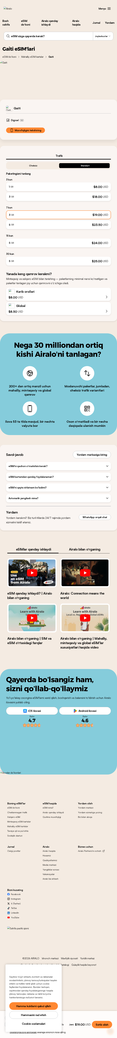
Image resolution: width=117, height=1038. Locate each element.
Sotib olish (102, 1024)
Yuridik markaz (87, 958)
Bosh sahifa (6, 22)
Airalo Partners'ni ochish (89, 851)
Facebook (16, 894)
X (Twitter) (15, 903)
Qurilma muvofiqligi (52, 817)
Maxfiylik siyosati (69, 958)
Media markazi (49, 865)
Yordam (110, 22)
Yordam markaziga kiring (92, 454)
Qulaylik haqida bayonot (83, 964)
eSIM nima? (48, 807)
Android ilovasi (87, 710)
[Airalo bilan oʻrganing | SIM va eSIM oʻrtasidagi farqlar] (32, 618)
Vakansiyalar (49, 874)
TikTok (14, 908)
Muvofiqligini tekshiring (28, 130)
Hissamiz (47, 855)
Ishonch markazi (50, 958)
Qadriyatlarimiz (50, 860)
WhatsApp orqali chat (95, 517)
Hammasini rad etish (33, 1015)
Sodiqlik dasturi (14, 835)
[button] (109, 8)
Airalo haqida (76, 22)
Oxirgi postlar (13, 851)
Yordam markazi (85, 807)
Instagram (16, 898)
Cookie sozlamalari (33, 1023)
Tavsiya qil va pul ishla (17, 831)
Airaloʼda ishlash (50, 878)
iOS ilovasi (34, 710)
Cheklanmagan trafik (17, 812)
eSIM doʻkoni (25, 22)
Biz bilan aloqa (85, 817)
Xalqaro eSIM (13, 817)
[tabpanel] (58, 212)
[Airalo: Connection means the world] (85, 573)
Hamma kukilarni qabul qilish (33, 1006)
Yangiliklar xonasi (51, 869)
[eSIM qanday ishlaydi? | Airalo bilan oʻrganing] (32, 573)
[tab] (58, 155)
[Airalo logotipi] (13, 8)
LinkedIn (15, 912)
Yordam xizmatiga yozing (90, 812)
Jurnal (96, 22)
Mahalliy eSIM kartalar (32, 56)
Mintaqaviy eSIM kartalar (19, 821)
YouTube (15, 917)
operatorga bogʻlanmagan (23, 1032)
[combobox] (58, 36)
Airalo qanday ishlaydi (49, 22)
